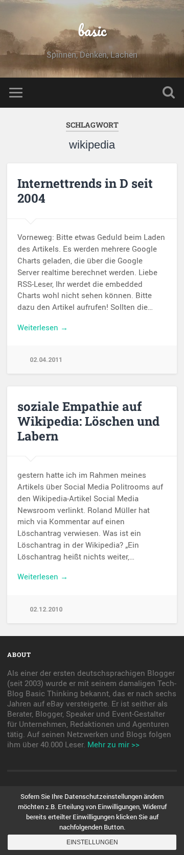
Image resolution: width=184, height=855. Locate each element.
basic (92, 30)
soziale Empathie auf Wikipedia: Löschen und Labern (88, 421)
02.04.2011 (46, 359)
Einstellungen (92, 842)
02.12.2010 (46, 609)
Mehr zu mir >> (113, 744)
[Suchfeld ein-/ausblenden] (169, 93)
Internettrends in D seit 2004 (85, 190)
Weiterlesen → (42, 327)
